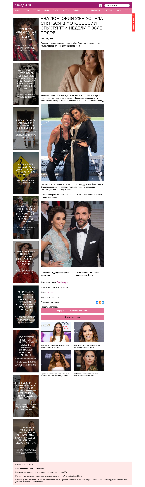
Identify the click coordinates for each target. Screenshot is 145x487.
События (36, 10)
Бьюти (55, 10)
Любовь (76, 10)
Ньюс (17, 10)
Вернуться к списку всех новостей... (72, 310)
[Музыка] (101, 6)
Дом (85, 10)
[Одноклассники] (100, 302)
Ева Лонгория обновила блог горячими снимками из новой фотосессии (86, 375)
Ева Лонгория (62, 282)
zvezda (50, 292)
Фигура (66, 10)
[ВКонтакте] (97, 302)
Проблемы (95, 10)
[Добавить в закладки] (133, 22)
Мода (46, 10)
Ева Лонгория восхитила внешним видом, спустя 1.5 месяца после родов (87, 346)
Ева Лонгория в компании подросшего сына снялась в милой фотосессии (55, 346)
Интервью (108, 10)
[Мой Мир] (103, 302)
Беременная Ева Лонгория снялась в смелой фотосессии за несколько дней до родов (55, 375)
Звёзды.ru (23, 5)
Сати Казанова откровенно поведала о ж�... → (87, 273)
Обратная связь (21, 468)
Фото (119, 10)
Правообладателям (36, 468)
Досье (127, 10)
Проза (26, 10)
